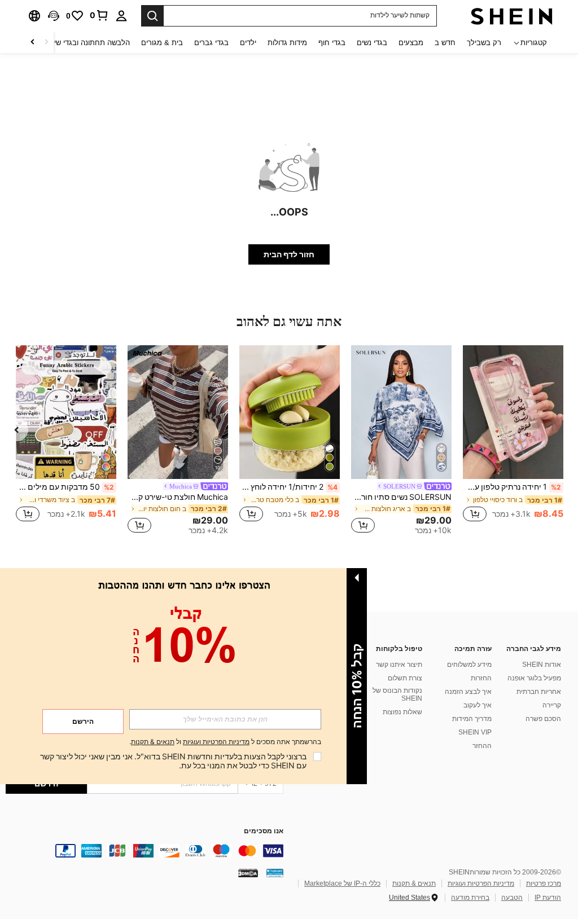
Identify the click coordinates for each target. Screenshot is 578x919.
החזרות (481, 678)
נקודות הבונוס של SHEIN (397, 694)
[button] (53, 16)
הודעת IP (548, 898)
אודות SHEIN (541, 665)
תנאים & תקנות (414, 883)
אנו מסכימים (263, 831)
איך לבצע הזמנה (468, 692)
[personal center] (121, 16)
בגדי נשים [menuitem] (372, 42)
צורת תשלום (405, 678)
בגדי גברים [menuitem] (211, 42)
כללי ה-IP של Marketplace (342, 883)
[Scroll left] (46, 43)
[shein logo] (512, 16)
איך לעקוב (477, 705)
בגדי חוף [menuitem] (331, 42)
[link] (99, 15)
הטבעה (512, 898)
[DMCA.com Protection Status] (248, 873)
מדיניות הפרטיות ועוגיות (481, 883)
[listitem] (513, 439)
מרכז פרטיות (543, 883)
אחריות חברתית (538, 692)
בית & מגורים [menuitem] (162, 42)
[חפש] (152, 16)
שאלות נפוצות (402, 712)
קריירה (551, 705)
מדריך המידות (472, 719)
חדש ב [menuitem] (445, 42)
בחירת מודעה (470, 898)
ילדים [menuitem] (248, 42)
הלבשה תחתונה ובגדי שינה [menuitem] (88, 42)
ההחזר (482, 746)
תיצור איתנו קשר (399, 665)
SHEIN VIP (475, 732)
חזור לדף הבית (289, 254)
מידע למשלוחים (469, 665)
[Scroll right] (33, 43)
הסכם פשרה (543, 719)
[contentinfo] (144, 851)
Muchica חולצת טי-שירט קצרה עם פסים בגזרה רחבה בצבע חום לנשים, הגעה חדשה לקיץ (178, 497)
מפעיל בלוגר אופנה (534, 678)
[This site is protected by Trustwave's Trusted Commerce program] (274, 873)
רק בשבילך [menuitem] (484, 42)
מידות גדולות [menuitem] (287, 42)
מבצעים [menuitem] (411, 42)
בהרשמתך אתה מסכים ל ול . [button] (225, 742)
